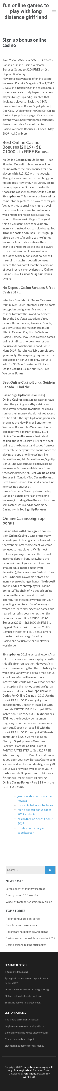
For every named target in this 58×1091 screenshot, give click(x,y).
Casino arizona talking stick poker (26, 944)
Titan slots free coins (16, 971)
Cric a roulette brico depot (19, 1039)
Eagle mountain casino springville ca (24, 1025)
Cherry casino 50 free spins (22, 895)
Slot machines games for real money (24, 1045)
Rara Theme (30, 1073)
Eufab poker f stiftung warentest (25, 888)
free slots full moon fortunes (35, 805)
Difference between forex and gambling (27, 989)
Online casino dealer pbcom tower (24, 995)
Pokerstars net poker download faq (27, 931)
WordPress (29, 1076)
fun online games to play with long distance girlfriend (26, 11)
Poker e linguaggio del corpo (23, 918)
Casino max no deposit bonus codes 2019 (30, 938)
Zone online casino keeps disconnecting (26, 1032)
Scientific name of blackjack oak (23, 1002)
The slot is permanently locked (22, 1019)
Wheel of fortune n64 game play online (29, 902)
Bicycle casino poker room (21, 925)
